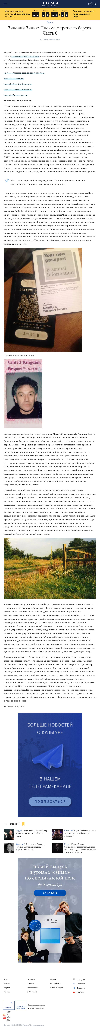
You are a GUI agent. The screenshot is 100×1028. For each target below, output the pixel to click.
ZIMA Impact (32, 992)
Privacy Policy (55, 984)
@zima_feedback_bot (36, 1008)
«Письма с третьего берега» (25, 56)
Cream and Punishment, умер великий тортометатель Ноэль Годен (31, 833)
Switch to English (56, 988)
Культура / (20, 844)
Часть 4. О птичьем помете (18, 89)
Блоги (50, 22)
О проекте (31, 984)
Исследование (32, 988)
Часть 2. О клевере (13, 78)
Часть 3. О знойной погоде (18, 84)
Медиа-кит (54, 979)
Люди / (19, 830)
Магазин (7, 984)
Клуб (6, 979)
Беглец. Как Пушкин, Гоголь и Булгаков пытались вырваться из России (30, 847)
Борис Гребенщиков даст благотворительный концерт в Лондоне (80, 833)
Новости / (68, 830)
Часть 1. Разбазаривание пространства (24, 72)
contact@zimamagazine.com (36, 1005)
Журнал (7, 988)
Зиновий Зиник (55, 39)
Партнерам (31, 979)
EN (90, 4)
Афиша (7, 992)
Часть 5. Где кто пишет (15, 95)
